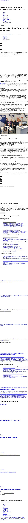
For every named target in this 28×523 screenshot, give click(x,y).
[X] (14, 48)
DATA (4, 13)
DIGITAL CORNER (7, 22)
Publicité (11, 517)
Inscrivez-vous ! (3, 404)
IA (3, 14)
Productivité (5, 37)
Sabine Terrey (9, 33)
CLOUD (4, 12)
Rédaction (7, 517)
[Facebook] (14, 44)
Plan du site (5, 519)
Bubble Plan (2, 83)
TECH (4, 20)
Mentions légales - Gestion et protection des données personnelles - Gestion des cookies (12, 518)
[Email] (14, 50)
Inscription (11, 493)
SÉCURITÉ (5, 18)
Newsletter (15, 517)
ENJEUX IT (5, 15)
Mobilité (2, 25)
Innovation (5, 36)
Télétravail (5, 38)
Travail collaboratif (6, 39)
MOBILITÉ (5, 16)
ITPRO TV (5, 21)
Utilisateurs (5, 40)
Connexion (6, 493)
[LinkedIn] (14, 46)
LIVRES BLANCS (7, 19)
